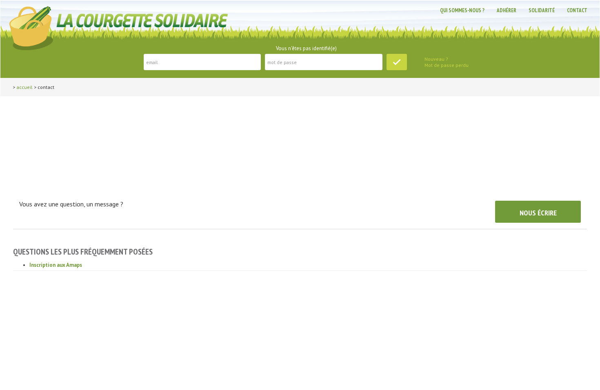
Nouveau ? (436, 59)
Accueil (24, 87)
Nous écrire (538, 212)
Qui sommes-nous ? (462, 10)
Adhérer (506, 10)
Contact (577, 10)
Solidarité (542, 10)
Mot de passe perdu (446, 65)
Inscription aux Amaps (55, 264)
